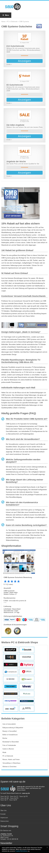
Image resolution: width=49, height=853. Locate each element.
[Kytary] (27, 664)
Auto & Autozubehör (9, 724)
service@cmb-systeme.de (17, 600)
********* (24, 56)
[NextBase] (10, 701)
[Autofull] (10, 650)
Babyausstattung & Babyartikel (13, 727)
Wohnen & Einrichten (9, 766)
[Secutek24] (27, 650)
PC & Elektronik (12, 21)
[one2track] (10, 708)
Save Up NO (4, 798)
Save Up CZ (14, 796)
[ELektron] (10, 657)
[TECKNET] (10, 686)
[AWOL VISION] (27, 708)
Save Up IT (4, 800)
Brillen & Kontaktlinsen (10, 735)
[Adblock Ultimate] (27, 672)
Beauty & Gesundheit (10, 731)
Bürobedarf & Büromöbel (11, 742)
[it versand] (10, 672)
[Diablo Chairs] (10, 664)
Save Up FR (23, 796)
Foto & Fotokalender (9, 745)
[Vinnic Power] (27, 686)
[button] (47, 847)
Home (3, 21)
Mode (4, 752)
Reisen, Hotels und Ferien (11, 759)
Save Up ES (14, 798)
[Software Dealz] (27, 701)
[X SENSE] (10, 679)
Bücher (5, 738)
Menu (7, 15)
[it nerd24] (27, 679)
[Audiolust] (10, 693)
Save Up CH (4, 796)
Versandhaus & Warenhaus (11, 763)
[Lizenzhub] (27, 657)
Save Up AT (13, 800)
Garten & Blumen (8, 749)
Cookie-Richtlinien (21, 851)
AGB (5, 602)
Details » (9, 64)
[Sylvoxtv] (27, 693)
